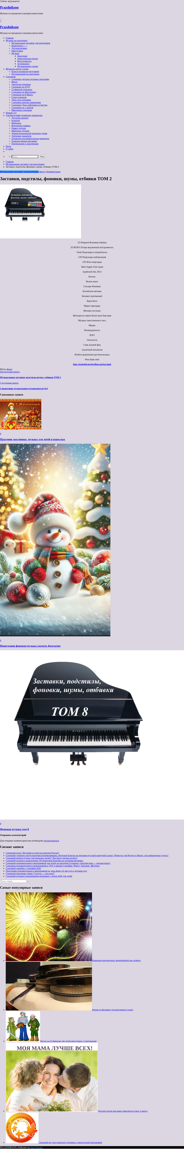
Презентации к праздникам (25, 143)
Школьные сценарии (22, 110)
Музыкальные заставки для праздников (31, 43)
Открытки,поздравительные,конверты (30, 138)
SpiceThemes (36, 1147)
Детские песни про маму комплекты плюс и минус (123, 1111)
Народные (22, 56)
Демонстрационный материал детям (29, 133)
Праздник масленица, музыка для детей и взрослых (32, 439)
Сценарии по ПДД (21, 87)
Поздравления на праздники (25, 74)
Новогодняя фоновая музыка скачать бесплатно (30, 645)
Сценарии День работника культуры (29, 105)
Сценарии (11, 76)
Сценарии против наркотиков (26, 102)
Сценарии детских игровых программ (30, 79)
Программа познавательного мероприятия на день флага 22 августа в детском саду (46, 871)
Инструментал (24, 61)
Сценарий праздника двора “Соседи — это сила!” (30, 873)
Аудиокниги (23, 64)
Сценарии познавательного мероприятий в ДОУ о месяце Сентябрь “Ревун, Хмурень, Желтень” (53, 866)
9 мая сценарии (19, 97)
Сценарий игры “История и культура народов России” (32, 853)
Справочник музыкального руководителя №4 (24, 388)
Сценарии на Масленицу (24, 92)
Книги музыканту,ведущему (25, 71)
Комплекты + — (19, 45)
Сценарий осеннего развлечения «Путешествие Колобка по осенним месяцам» (44, 860)
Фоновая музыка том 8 (14, 829)
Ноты (8, 146)
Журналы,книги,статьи (17, 69)
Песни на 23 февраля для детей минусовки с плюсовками (68, 1041)
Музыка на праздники (16, 40)
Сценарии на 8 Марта (22, 94)
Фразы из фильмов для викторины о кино (112, 1010)
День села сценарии (21, 100)
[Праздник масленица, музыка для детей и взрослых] (20, 429)
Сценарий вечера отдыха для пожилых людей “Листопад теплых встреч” (42, 858)
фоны (42, 171)
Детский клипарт (20, 118)
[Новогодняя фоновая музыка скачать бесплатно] (55, 635)
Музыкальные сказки (27, 66)
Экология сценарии (21, 84)
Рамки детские (19, 128)
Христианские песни (27, 58)
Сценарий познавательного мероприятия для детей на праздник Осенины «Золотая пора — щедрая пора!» (58, 863)
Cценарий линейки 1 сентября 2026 (23, 868)
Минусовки (17, 51)
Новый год (11, 113)
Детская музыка (19, 48)
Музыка (15, 53)
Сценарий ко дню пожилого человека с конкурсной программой (70, 1142)
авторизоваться (51, 840)
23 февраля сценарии (22, 89)
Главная (10, 38)
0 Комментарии (53, 171)
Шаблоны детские (20, 131)
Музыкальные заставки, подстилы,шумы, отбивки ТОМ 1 (30, 377)
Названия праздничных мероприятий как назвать (116, 960)
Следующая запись (9, 383)
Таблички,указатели (21, 136)
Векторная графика (21, 125)
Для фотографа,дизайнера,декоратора (24, 115)
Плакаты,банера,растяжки (24, 141)
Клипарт (16, 120)
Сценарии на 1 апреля (22, 107)
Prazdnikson (9, 7)
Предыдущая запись (10, 372)
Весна (14, 82)
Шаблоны (16, 123)
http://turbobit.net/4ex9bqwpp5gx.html (92, 364)
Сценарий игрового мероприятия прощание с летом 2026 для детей (39, 876)
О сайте (9, 149)
